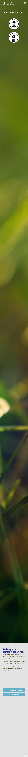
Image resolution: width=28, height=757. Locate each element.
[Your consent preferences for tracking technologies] (25, 754)
